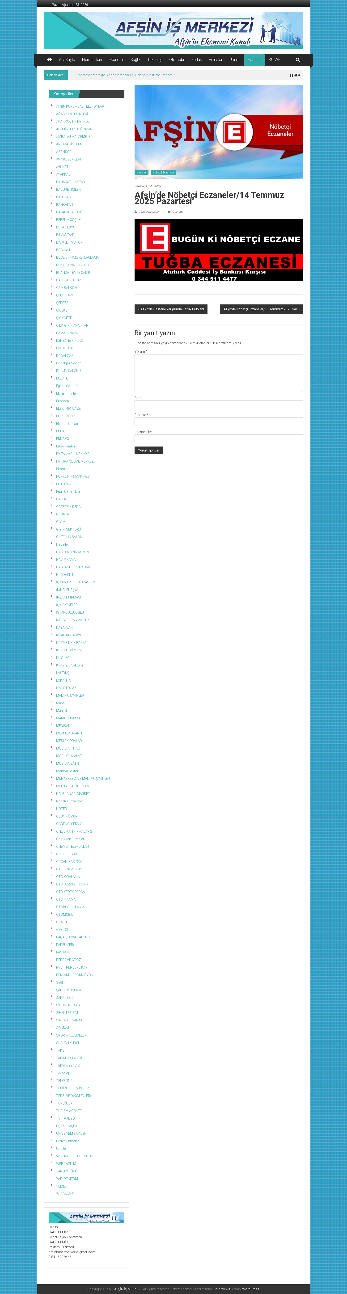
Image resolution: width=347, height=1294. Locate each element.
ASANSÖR (64, 152)
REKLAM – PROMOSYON (74, 975)
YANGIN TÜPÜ (66, 1171)
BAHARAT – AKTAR (70, 182)
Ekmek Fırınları (67, 393)
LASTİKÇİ (63, 673)
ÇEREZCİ (62, 303)
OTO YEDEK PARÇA (70, 892)
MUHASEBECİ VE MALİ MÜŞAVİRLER (83, 778)
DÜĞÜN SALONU (68, 371)
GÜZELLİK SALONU (70, 537)
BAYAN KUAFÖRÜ (69, 212)
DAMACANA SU (67, 333)
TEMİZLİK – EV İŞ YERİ (73, 1088)
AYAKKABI (63, 174)
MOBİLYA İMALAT (69, 756)
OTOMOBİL (64, 914)
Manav (61, 703)
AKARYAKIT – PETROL (72, 121)
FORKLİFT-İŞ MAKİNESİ (73, 476)
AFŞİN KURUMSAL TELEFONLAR (80, 106)
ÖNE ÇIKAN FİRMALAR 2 (74, 831)
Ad (138, 398)
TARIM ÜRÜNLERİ (69, 1058)
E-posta (141, 415)
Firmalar (215, 59)
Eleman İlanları (67, 424)
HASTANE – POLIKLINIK (73, 567)
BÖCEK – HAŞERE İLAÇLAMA (77, 257)
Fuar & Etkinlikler (68, 491)
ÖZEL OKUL (64, 930)
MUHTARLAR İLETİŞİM (72, 786)
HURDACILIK (65, 575)
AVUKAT (62, 167)
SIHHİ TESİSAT (67, 1013)
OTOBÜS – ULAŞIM (70, 907)
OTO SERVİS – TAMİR (72, 884)
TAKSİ (60, 1050)
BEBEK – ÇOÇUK (68, 220)
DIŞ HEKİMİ (64, 348)
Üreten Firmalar (67, 1141)
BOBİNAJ (63, 250)
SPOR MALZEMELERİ (72, 1035)
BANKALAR (64, 205)
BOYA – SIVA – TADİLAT (73, 265)
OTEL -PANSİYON (69, 869)
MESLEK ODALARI (69, 741)
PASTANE (63, 952)
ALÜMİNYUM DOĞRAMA (74, 129)
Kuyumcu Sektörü (69, 665)
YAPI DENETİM (67, 1179)
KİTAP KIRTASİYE (69, 635)
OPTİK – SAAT (67, 854)
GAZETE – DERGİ (69, 507)
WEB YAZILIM (66, 1164)
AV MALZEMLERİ (68, 159)
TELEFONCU (65, 1081)
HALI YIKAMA (66, 559)
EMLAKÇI (63, 439)
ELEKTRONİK (66, 416)
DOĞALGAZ (64, 356)
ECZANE (62, 378)
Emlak (197, 59)
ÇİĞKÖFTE (64, 318)
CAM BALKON (66, 288)
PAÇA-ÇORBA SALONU (73, 937)
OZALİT (62, 922)
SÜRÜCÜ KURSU (68, 1043)
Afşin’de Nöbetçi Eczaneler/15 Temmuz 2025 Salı (260, 309)
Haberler (255, 59)
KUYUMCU (64, 658)
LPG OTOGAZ (66, 688)
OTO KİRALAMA (68, 877)
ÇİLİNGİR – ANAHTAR (72, 325)
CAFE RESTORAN (69, 280)
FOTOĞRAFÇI (66, 484)
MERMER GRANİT (69, 733)
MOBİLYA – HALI (68, 748)
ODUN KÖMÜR (66, 816)
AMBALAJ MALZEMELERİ (74, 137)
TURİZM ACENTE (69, 1111)
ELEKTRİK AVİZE (68, 408)
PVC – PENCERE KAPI (72, 967)
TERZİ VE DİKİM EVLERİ (73, 1096)
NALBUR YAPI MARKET (73, 794)
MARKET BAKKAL (69, 718)
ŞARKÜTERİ (65, 997)
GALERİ (61, 499)
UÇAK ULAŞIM (66, 1126)
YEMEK (61, 1186)
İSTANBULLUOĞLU (70, 612)
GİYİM (60, 522)
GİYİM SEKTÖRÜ (68, 529)
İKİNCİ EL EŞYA (67, 590)
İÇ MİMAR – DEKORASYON (76, 582)
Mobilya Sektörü (68, 771)
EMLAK (61, 431)
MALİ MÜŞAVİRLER (70, 695)
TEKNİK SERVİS (68, 1065)
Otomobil (177, 59)
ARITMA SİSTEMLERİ (72, 144)
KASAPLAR (64, 627)
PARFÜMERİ (65, 945)
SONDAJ (62, 1028)
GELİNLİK (63, 514)
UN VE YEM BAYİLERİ (71, 1133)
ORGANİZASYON (69, 862)
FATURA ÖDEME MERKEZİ (75, 461)
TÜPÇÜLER (64, 1103)
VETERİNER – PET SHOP (74, 1156)
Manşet (61, 710)
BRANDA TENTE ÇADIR (73, 272)
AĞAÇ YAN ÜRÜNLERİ (72, 114)
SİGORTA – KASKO (70, 1005)
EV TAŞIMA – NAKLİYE (72, 454)
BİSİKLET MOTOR (69, 242)
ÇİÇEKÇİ (62, 310)
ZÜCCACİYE (65, 1194)
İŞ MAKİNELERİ (67, 605)
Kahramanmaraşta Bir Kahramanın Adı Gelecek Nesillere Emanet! (125, 75)
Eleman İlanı (92, 59)
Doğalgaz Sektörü (69, 363)
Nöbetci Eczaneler (163, 172)
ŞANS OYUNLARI (68, 990)
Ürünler (235, 59)
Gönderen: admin (149, 211)
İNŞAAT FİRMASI (68, 597)
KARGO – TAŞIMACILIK (73, 620)
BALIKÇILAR (65, 197)
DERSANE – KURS (69, 340)
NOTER (61, 809)
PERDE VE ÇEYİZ (68, 960)
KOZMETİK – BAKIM (71, 643)
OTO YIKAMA (66, 899)
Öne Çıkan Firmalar (70, 839)
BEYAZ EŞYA (65, 227)
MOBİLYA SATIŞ (67, 763)
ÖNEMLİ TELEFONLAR (72, 846)
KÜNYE (274, 59)
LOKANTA (63, 680)
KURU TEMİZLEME (70, 650)
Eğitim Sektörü (67, 386)
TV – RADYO (65, 1118)
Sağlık (135, 59)
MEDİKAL (63, 726)
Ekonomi (116, 59)
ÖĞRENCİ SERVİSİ (69, 824)
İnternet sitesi (144, 432)
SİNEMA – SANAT (69, 1020)
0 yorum (177, 211)
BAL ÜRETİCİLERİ (69, 189)
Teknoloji (155, 59)
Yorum (141, 352)
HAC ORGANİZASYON (72, 552)
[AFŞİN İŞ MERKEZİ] (49, 60)
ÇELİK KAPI (64, 295)
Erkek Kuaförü (66, 446)
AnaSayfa (67, 59)
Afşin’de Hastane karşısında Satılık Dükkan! (172, 309)
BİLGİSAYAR (65, 235)
